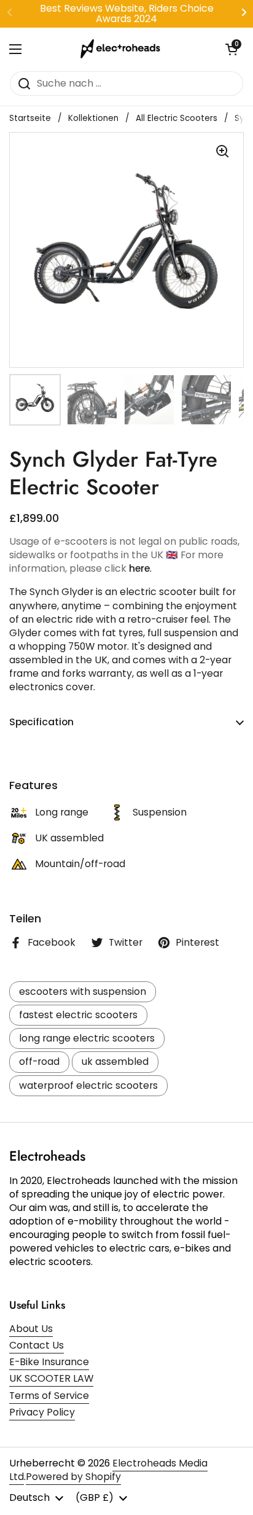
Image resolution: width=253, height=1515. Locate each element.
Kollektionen (93, 118)
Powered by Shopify (73, 1477)
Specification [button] (41, 722)
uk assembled (115, 1061)
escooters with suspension (82, 991)
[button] (231, 49)
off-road (39, 1061)
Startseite (30, 118)
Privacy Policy (42, 1412)
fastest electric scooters (78, 1015)
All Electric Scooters (176, 118)
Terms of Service (49, 1395)
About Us (31, 1329)
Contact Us (36, 1345)
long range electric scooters (87, 1038)
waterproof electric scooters (88, 1085)
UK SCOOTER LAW (51, 1378)
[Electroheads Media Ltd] (123, 49)
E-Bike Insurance (49, 1362)
